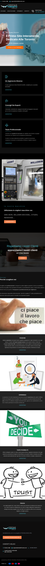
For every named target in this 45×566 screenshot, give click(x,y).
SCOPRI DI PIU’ (10, 221)
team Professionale (13, 129)
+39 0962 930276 (33, 547)
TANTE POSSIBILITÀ (22, 450)
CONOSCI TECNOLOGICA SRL (12, 537)
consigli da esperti (12, 105)
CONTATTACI (8, 89)
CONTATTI (26, 11)
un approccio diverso (13, 81)
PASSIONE (22, 338)
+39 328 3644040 (39, 11)
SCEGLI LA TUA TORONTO (14, 47)
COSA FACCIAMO (11, 11)
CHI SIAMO (3, 11)
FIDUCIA (22, 503)
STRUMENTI (20, 11)
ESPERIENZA (22, 395)
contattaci (22, 258)
